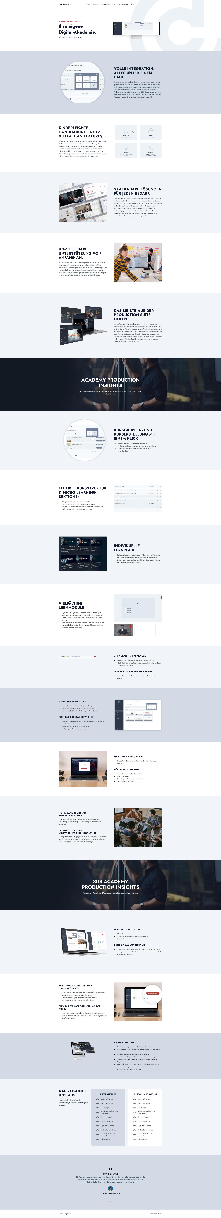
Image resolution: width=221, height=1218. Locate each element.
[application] (98, 4)
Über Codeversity (123, 4)
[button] (110, 1201)
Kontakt (133, 4)
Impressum (68, 1214)
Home (88, 4)
